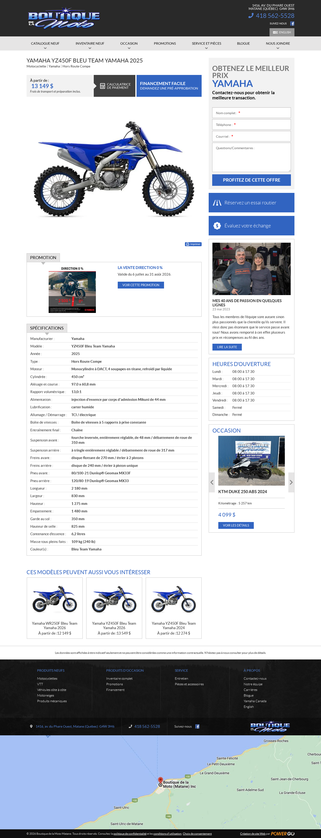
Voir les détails (236, 525)
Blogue (249, 695)
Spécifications (47, 328)
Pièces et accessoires (189, 684)
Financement (115, 690)
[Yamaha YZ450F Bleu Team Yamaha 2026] (114, 599)
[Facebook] (292, 23)
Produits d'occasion (125, 670)
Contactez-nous (255, 678)
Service (181, 670)
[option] (251, 482)
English (285, 32)
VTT (40, 684)
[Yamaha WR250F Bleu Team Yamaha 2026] (55, 599)
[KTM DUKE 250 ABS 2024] (251, 461)
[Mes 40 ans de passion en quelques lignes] (251, 269)
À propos (252, 670)
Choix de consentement (197, 833)
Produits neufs (50, 670)
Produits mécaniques (52, 701)
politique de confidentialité (130, 833)
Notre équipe (253, 684)
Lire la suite (227, 347)
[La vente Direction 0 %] (72, 289)
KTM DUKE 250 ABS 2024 (242, 491)
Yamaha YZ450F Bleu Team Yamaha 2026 (114, 625)
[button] (212, 482)
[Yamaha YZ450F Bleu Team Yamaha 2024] (173, 599)
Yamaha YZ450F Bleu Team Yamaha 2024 (174, 625)
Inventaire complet (119, 678)
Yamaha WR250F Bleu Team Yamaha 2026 (54, 625)
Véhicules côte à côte (51, 690)
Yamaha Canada (255, 701)
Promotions (114, 684)
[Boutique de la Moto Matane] (64, 18)
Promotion (43, 257)
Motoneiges (45, 695)
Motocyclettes (47, 678)
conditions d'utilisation (167, 833)
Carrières (250, 690)
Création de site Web (253, 833)
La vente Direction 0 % (140, 267)
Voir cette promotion (140, 285)
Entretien (181, 678)
